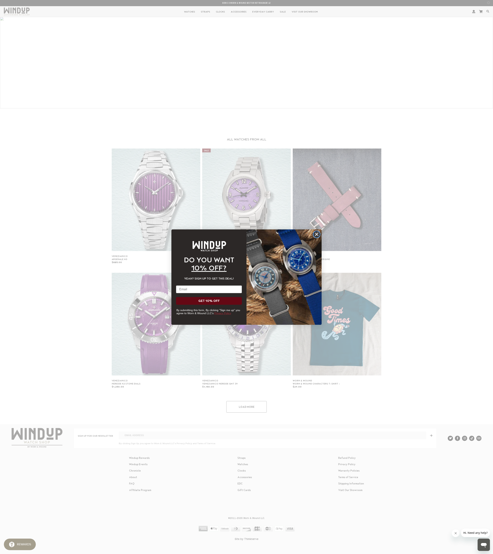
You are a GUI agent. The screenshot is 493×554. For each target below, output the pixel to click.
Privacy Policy (222, 313)
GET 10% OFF (209, 301)
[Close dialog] (316, 234)
